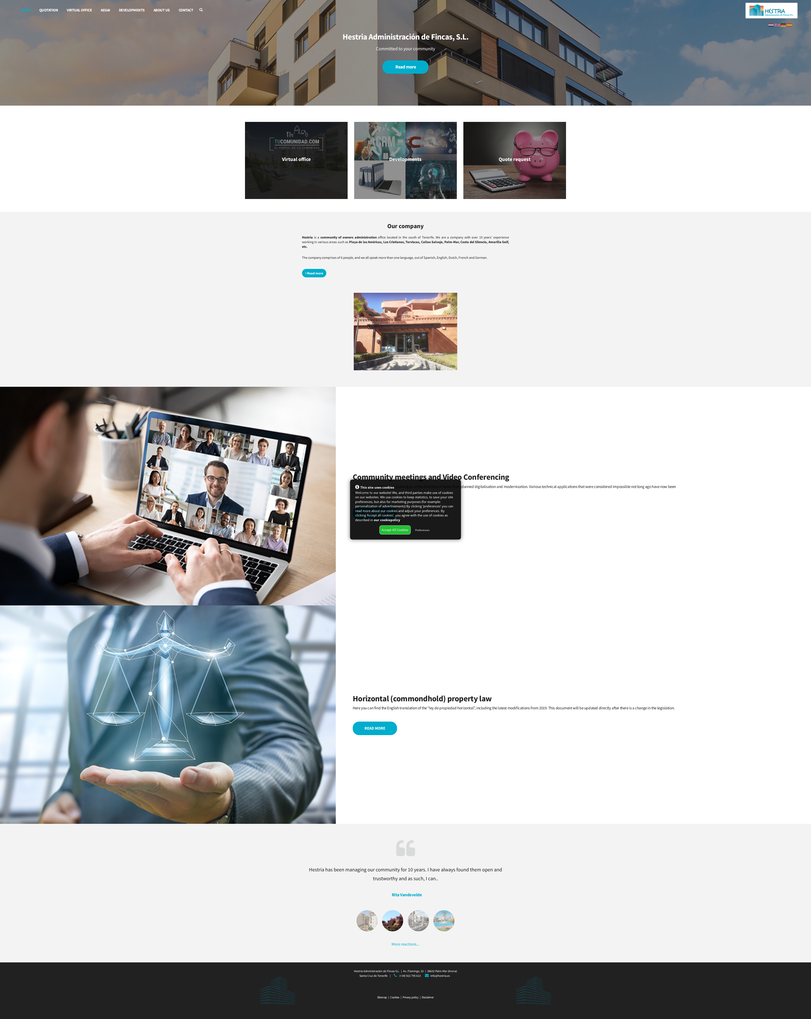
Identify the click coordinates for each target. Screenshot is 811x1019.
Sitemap (382, 997)
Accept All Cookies (395, 530)
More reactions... (406, 944)
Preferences (422, 530)
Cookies (394, 997)
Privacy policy (410, 997)
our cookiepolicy (387, 520)
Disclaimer (428, 997)
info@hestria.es (440, 976)
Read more (405, 67)
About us (162, 10)
